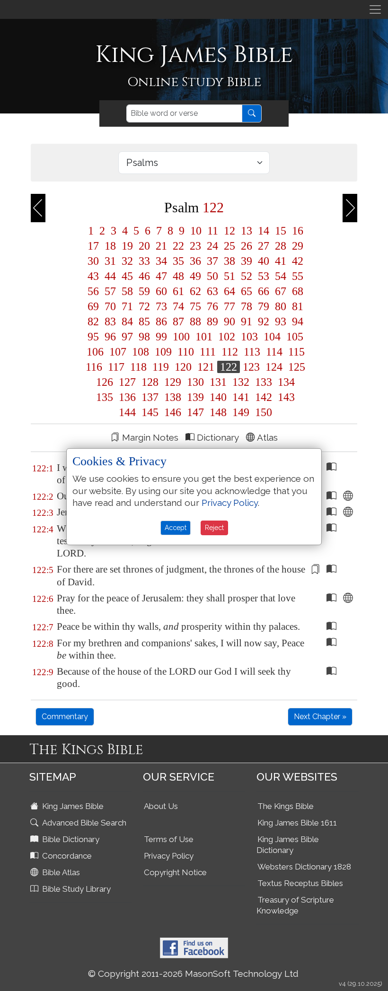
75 (195, 306)
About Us (161, 806)
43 (93, 276)
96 (110, 336)
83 (110, 321)
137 (150, 397)
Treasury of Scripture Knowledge (295, 905)
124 (274, 367)
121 (205, 367)
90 (229, 321)
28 (280, 246)
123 (251, 367)
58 (127, 291)
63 (212, 291)
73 (161, 306)
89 (212, 321)
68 (296, 291)
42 (296, 261)
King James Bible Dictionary (287, 845)
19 (127, 246)
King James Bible (72, 806)
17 (93, 246)
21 (161, 246)
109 (163, 352)
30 (93, 261)
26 (246, 246)
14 (263, 231)
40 (263, 261)
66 (263, 291)
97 (127, 336)
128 (150, 382)
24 (212, 246)
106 (95, 352)
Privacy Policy (169, 856)
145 (150, 412)
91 (246, 321)
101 (204, 336)
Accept (175, 527)
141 (240, 397)
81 (296, 306)
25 (229, 246)
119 (161, 367)
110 (186, 352)
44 (110, 276)
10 (195, 231)
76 (212, 306)
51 (229, 276)
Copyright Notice (175, 872)
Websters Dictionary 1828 (304, 866)
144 (127, 412)
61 (178, 291)
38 (229, 261)
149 (240, 412)
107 (117, 352)
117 (116, 367)
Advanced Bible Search (83, 822)
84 (127, 321)
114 (274, 352)
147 (195, 412)
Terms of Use (169, 839)
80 (280, 306)
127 (127, 382)
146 (172, 412)
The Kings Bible (285, 806)
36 (195, 261)
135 (104, 397)
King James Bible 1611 (297, 822)
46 (144, 276)
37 (212, 261)
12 (229, 231)
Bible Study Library (75, 889)
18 (110, 246)
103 (249, 336)
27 (263, 246)
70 (110, 306)
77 (229, 306)
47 (161, 276)
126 (104, 382)
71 (127, 306)
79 (263, 306)
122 (228, 367)
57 (110, 291)
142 (263, 397)
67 (280, 291)
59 (144, 291)
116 (94, 367)
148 (218, 412)
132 (240, 382)
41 (280, 261)
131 (218, 382)
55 (296, 276)
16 (296, 231)
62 (195, 291)
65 (246, 291)
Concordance (66, 856)
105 (293, 336)
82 (93, 321)
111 (208, 352)
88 (195, 321)
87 (178, 321)
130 (195, 382)
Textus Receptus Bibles (300, 883)
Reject (214, 527)
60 (161, 291)
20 (144, 246)
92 (263, 321)
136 (127, 397)
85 (144, 321)
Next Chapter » (320, 716)
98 (144, 336)
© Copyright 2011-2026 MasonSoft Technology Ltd (193, 973)
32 (127, 261)
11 (212, 231)
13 (246, 231)
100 (181, 336)
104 (272, 336)
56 (93, 291)
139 (195, 397)
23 (195, 246)
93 (280, 321)
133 (263, 382)
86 (161, 321)
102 (226, 336)
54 (280, 276)
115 (295, 352)
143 (285, 397)
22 (178, 246)
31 (110, 261)
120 (183, 367)
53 (263, 276)
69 (93, 306)
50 (212, 276)
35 (178, 261)
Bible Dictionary (69, 839)
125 (295, 367)
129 (172, 382)
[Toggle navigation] (375, 9)
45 (127, 276)
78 (246, 306)
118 (138, 367)
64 (229, 291)
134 (285, 382)
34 (161, 261)
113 (252, 352)
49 (195, 276)
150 (262, 412)
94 (296, 321)
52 (246, 276)
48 (178, 276)
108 (140, 352)
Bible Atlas (60, 872)
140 (218, 397)
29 (296, 246)
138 (172, 397)
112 (230, 352)
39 (246, 261)
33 (144, 261)
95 (93, 336)
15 (280, 231)
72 (144, 306)
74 (178, 306)
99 (161, 336)
